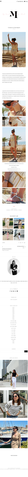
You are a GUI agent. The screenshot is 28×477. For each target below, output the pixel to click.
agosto (12, 328)
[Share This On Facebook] (19, 242)
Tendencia (14, 388)
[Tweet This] (21, 242)
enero (12, 339)
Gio (13, 448)
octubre (12, 324)
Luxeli (18, 170)
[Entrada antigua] (16, 247)
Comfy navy (14, 418)
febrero (13, 337)
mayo (12, 331)
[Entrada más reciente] (4, 247)
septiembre (12, 326)
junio (12, 330)
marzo (12, 335)
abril (12, 333)
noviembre (12, 322)
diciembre (13, 320)
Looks (3, 242)
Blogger (18, 468)
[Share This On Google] (25, 242)
